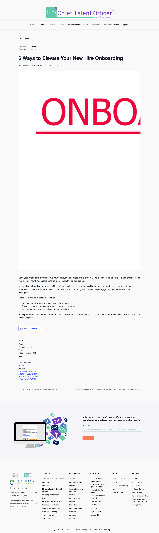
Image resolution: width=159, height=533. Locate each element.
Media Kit (72, 502)
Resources (73, 515)
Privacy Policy (137, 505)
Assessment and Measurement (53, 479)
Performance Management (52, 502)
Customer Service (138, 489)
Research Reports (118, 492)
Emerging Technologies (50, 495)
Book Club (115, 482)
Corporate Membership (120, 486)
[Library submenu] (46, 24)
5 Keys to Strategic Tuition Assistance (41, 389)
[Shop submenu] (88, 24)
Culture (44, 486)
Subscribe (72, 519)
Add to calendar (30, 328)
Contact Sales (137, 482)
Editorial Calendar (75, 498)
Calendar (93, 508)
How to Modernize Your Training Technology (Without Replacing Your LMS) (107, 389)
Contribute (73, 486)
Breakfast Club (95, 501)
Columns (45, 482)
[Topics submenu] (128, 24)
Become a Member (76, 482)
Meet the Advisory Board (140, 496)
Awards (72, 479)
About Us (135, 479)
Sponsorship (95, 515)
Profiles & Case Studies (50, 505)
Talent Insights (47, 519)
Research (72, 512)
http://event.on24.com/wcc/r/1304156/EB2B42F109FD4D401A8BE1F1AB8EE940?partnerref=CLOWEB (28, 375)
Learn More (21, 506)
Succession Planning (49, 512)
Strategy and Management (52, 508)
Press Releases (74, 505)
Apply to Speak (95, 512)
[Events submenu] (36, 24)
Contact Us (136, 486)
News (44, 498)
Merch (114, 489)
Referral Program (75, 508)
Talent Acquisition (48, 515)
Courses (72, 495)
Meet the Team (137, 492)
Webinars (22, 365)
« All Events (24, 38)
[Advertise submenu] (100, 24)
